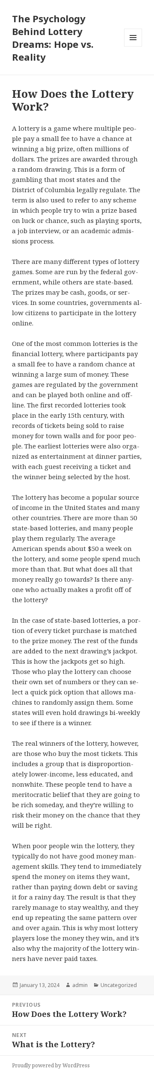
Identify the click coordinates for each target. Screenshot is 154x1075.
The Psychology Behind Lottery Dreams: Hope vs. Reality (53, 37)
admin (80, 985)
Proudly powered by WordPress (51, 1065)
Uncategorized (119, 985)
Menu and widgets (133, 46)
